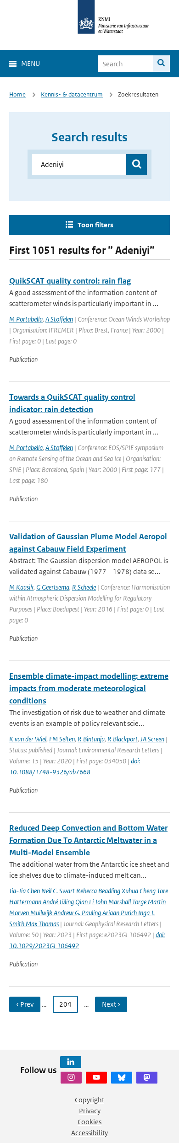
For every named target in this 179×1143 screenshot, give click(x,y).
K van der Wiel (27, 739)
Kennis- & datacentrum (72, 94)
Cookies (89, 1121)
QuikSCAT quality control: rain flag (70, 281)
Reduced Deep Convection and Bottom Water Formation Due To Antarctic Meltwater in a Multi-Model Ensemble (88, 840)
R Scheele (84, 587)
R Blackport (122, 739)
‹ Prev (25, 1004)
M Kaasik (21, 587)
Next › (111, 1004)
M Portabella (26, 319)
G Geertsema (52, 587)
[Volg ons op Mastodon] (146, 1077)
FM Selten (62, 739)
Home (17, 94)
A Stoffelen (59, 319)
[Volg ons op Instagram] (71, 1077)
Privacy (90, 1110)
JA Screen (152, 739)
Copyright (89, 1099)
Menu (30, 63)
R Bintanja (91, 739)
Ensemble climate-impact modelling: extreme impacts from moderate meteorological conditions (88, 688)
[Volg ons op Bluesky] (121, 1077)
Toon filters (95, 224)
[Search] (161, 63)
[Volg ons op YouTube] (96, 1077)
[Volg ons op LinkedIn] (70, 1062)
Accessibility (89, 1132)
